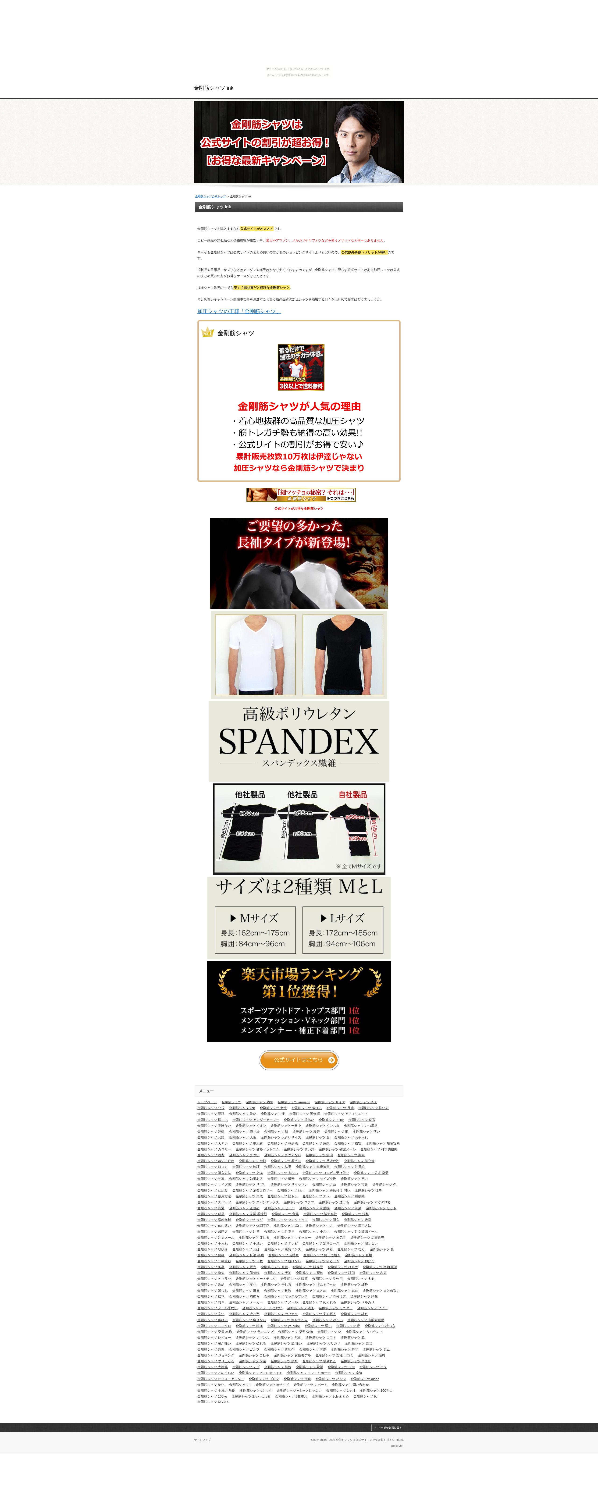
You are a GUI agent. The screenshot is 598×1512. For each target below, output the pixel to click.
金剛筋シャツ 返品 (210, 1284)
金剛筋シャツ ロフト (321, 1337)
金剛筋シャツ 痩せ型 (244, 1314)
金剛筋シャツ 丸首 (344, 1290)
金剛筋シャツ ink (213, 88)
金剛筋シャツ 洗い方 (373, 1108)
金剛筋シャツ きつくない (282, 1155)
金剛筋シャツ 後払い (299, 1120)
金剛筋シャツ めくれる (319, 1302)
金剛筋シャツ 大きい (212, 1143)
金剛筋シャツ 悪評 (210, 1114)
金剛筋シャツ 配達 (309, 1273)
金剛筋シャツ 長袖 (340, 1108)
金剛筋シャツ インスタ (322, 1126)
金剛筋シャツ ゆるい (327, 1320)
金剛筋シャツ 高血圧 (356, 1361)
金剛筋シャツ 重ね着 (247, 1143)
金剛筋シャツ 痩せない (249, 1320)
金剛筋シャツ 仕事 (368, 1190)
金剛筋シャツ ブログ (264, 1379)
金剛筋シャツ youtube (283, 1326)
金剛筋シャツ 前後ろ (244, 1296)
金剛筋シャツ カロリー (214, 1149)
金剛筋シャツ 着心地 (359, 1161)
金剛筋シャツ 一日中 (286, 1126)
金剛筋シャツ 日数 (249, 1261)
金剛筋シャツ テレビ (282, 1243)
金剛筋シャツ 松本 (210, 1296)
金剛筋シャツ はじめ (343, 1267)
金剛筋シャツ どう (373, 1367)
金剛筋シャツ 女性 (273, 1108)
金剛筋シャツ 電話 (309, 1367)
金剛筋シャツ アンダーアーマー (255, 1120)
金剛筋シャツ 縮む (287, 1225)
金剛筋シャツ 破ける (212, 1320)
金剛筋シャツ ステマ (299, 1202)
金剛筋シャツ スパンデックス (257, 1202)
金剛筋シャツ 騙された (319, 1361)
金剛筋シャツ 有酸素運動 (365, 1320)
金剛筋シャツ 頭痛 (371, 1355)
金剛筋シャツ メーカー (246, 1302)
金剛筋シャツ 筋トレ (282, 1196)
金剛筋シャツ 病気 (348, 1373)
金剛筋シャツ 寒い (354, 1179)
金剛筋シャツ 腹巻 (274, 1267)
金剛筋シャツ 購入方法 (214, 1173)
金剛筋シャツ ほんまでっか (316, 1284)
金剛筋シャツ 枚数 (277, 1290)
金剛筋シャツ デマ (341, 1367)
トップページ (207, 1102)
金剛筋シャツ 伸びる (307, 1108)
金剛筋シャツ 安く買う (319, 1314)
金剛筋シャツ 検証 (246, 1167)
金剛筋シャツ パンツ (331, 1379)
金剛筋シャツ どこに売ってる (260, 1373)
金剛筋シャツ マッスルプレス (286, 1296)
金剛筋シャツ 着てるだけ (215, 1161)
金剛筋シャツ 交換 (249, 1173)
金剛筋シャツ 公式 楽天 (371, 1173)
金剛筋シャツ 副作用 (327, 1279)
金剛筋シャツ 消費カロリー (252, 1190)
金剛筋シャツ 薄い (366, 1131)
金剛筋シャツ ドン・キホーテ (309, 1373)
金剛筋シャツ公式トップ (210, 196)
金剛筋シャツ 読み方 (380, 1326)
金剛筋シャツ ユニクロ (214, 1326)
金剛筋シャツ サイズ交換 (317, 1179)
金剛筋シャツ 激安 (358, 1343)
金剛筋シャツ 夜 (348, 1326)
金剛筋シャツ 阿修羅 (304, 1114)
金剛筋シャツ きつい (244, 1155)
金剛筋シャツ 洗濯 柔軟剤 (248, 1214)
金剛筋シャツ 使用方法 (214, 1196)
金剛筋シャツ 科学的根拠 (378, 1149)
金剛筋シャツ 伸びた (359, 1261)
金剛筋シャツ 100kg (212, 1396)
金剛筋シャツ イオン (251, 1126)
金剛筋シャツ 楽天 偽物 (295, 1332)
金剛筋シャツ (231, 1102)
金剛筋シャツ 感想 (316, 1143)
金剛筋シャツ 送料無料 (214, 1220)
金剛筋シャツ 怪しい (212, 1120)
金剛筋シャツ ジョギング (215, 1355)
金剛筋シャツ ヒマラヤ (214, 1279)
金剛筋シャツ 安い (210, 1314)
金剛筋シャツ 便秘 (297, 1379)
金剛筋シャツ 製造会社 (320, 1214)
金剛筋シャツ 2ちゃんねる (251, 1396)
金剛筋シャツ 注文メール (215, 1237)
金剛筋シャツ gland (365, 1379)
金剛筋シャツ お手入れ (351, 1137)
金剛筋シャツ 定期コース (321, 1243)
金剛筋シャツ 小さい (314, 1232)
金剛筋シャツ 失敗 (249, 1196)
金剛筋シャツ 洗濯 (210, 1208)
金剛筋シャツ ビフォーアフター (220, 1379)
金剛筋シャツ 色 (384, 1184)
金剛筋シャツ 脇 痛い (286, 1343)
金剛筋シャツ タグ (249, 1220)
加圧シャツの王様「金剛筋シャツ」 (239, 311)
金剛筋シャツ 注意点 (279, 1232)
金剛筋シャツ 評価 (341, 1273)
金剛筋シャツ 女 (318, 1137)
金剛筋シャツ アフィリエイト (346, 1114)
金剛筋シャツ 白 (324, 1184)
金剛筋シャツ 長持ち (283, 1255)
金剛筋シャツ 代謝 (357, 1220)
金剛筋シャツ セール (279, 1208)
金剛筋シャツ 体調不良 (252, 1225)
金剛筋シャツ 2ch (242, 1108)
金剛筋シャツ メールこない (262, 1308)
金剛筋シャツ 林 (329, 1332)
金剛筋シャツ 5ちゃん (213, 1402)
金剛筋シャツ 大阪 (242, 1137)
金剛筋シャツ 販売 (242, 1267)
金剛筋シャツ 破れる (251, 1343)
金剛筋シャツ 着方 (210, 1155)
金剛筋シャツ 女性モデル (292, 1355)
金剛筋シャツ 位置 (361, 1120)
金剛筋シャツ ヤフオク (281, 1314)
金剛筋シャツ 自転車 (254, 1355)
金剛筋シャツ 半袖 (277, 1273)
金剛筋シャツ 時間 (344, 1349)
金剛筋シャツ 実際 (312, 1349)
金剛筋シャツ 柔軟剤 (279, 1349)
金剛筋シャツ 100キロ (376, 1390)
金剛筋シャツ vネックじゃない (299, 1390)
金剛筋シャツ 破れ (354, 1314)
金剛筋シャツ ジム (376, 1349)
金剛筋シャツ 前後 (252, 1361)
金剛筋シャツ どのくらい (215, 1373)
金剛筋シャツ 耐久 (325, 1220)
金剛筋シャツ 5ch (366, 1396)
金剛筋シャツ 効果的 (349, 1167)
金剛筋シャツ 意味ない (214, 1126)
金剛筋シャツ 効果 (259, 1102)
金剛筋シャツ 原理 (210, 1349)
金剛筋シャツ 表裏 (373, 1273)
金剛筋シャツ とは (246, 1249)
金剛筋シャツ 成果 (210, 1214)
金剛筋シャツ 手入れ (212, 1243)
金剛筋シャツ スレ (316, 1196)
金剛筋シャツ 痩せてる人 (289, 1320)
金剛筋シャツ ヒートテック (256, 1279)
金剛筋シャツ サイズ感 (214, 1184)
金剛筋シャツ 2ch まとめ (330, 1396)
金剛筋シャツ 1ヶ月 (340, 1390)
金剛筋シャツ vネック (256, 1390)
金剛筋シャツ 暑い (242, 1114)
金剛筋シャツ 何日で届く (321, 1255)
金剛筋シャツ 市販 (354, 1184)
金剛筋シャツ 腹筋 (294, 1279)
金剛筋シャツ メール (282, 1302)
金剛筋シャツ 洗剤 (347, 1208)
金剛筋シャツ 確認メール (337, 1149)
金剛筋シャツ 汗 (273, 1114)
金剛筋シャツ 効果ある (246, 1179)
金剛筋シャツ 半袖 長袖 (380, 1267)
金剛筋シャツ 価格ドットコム (257, 1149)
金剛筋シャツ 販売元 (308, 1267)
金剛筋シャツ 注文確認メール (356, 1232)
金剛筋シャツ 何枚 (210, 1255)
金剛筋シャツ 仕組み (212, 1190)
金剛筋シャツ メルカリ (357, 1302)
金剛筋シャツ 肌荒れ (244, 1273)
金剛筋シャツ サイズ (330, 1102)
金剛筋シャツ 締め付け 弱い (329, 1190)
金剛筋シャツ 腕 (336, 1131)
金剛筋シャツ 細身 (354, 1284)
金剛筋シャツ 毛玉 (300, 1308)
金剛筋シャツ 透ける (334, 1202)
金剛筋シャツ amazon (294, 1102)
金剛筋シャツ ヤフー (372, 1308)
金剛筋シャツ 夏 (382, 1249)
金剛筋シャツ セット (381, 1208)
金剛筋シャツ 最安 (281, 1179)
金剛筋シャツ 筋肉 (319, 1155)
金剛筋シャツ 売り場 (244, 1131)
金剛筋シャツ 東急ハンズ (282, 1249)
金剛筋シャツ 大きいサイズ (281, 1137)
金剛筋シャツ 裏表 (306, 1131)
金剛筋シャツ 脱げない (284, 1261)
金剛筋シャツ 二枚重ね (214, 1261)
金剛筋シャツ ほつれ (212, 1290)
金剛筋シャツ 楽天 (363, 1102)
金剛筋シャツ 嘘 (276, 1131)
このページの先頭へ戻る (387, 1427)
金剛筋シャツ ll (240, 1385)
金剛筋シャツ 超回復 (212, 1232)
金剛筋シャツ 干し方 (276, 1284)
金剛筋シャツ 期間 (351, 1155)
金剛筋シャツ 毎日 (246, 1290)
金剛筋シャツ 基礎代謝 (322, 1161)
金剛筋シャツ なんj (351, 1249)
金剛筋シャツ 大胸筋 (212, 1367)
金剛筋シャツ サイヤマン (289, 1184)
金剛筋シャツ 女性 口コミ (334, 1355)
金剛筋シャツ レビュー (214, 1337)
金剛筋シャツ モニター (335, 1308)
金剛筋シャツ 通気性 (331, 1237)
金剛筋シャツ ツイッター (292, 1237)
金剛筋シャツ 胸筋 (364, 1296)
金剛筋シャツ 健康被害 (313, 1167)
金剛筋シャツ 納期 (210, 1267)
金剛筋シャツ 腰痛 (249, 1326)
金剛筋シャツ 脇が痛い (214, 1343)
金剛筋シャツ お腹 (210, 1137)
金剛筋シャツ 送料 (355, 1214)
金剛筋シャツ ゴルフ (244, 1349)
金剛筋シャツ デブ (246, 1367)
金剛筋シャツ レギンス (252, 1337)
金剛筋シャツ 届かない (361, 1243)
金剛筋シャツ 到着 (319, 1249)
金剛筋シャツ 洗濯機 (314, 1208)
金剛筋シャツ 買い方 (299, 1149)
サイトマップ (202, 1439)
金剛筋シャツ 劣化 (287, 1337)
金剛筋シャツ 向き (210, 1302)
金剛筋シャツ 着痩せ (286, 1161)
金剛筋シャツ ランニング (255, 1332)
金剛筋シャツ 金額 (252, 1161)
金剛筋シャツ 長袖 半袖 (246, 1255)
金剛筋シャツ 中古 (319, 1225)
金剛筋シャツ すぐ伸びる (372, 1202)
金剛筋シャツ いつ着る (361, 1126)
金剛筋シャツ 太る (360, 1279)
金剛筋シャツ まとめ (311, 1290)
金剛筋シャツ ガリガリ (323, 1343)
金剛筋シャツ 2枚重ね (291, 1396)
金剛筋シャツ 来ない (282, 1173)
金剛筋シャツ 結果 (277, 1167)
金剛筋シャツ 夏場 (358, 1255)
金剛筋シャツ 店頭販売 (367, 1237)
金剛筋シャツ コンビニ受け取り (326, 1173)
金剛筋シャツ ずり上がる (215, 1361)
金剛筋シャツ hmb (210, 1385)
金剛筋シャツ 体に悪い (214, 1225)
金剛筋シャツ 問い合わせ (350, 1385)
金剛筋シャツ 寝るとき (322, 1261)
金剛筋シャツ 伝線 (277, 1367)
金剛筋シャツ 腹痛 (210, 1273)
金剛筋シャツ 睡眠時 (349, 1196)
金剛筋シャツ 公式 (210, 1108)
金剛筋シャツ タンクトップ (287, 1220)
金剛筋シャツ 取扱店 (212, 1249)
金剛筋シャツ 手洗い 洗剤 (216, 1390)
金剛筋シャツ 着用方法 (354, 1225)
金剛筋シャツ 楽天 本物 (214, 1332)
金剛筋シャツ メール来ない (217, 1308)
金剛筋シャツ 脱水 (284, 1361)
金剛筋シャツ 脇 (353, 1337)
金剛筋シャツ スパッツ (214, 1202)
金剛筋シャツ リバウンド (364, 1332)
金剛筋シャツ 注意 (246, 1232)
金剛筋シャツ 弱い (318, 1326)
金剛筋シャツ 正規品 (244, 1208)
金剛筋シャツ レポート (310, 1385)
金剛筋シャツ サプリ (251, 1184)
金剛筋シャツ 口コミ (212, 1167)
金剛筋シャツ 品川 (290, 1190)
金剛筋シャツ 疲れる (254, 1237)
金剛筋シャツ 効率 (210, 1179)
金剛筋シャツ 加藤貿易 (383, 1143)
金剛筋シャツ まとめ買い (381, 1290)
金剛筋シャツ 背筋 (285, 1214)
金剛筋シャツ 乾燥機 (282, 1143)
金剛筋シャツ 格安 (347, 1143)
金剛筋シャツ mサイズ (272, 1385)
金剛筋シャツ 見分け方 (329, 1296)
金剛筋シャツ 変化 (242, 1284)
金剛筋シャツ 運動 (210, 1131)
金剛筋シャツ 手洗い (247, 1243)
